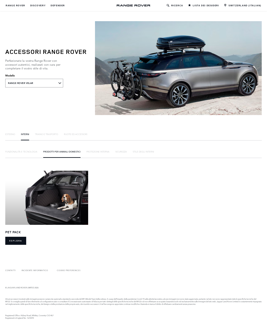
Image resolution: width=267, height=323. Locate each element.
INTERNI (25, 134)
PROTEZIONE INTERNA (97, 151)
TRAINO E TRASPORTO (46, 134)
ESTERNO (10, 134)
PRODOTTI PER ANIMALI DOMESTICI (62, 151)
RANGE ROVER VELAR (20, 83)
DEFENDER (58, 5)
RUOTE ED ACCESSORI (75, 134)
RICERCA (177, 5)
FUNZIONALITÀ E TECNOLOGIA (21, 151)
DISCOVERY (38, 5)
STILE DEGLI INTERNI (143, 151)
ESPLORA (15, 241)
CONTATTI (10, 270)
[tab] (10, 134)
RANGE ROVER (15, 5)
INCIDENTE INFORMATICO (35, 270)
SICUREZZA (121, 151)
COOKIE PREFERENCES (69, 270)
